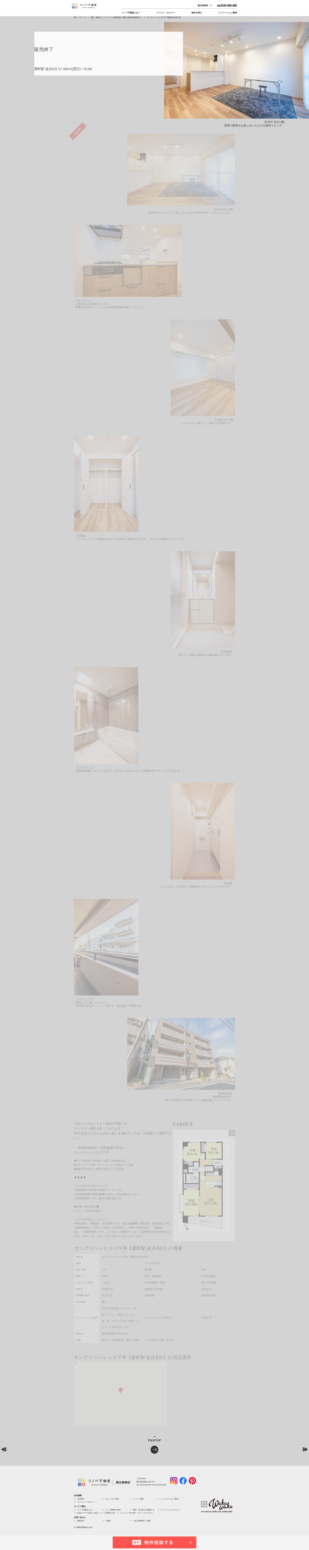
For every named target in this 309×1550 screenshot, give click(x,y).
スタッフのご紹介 (112, 1499)
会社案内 (80, 1499)
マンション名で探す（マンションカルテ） (137, 1513)
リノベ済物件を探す (113, 1510)
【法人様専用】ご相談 (142, 1521)
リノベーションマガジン (170, 1510)
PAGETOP (154, 1440)
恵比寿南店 (203, 5)
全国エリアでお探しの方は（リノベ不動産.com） (97, 1513)
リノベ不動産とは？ (131, 12)
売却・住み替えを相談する (143, 1510)
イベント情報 (138, 1499)
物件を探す (197, 12)
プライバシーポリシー (86, 1502)
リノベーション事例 (227, 12)
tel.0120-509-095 (227, 5)
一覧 (154, 1449)
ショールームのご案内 (169, 1499)
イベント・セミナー (165, 12)
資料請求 (80, 1521)
